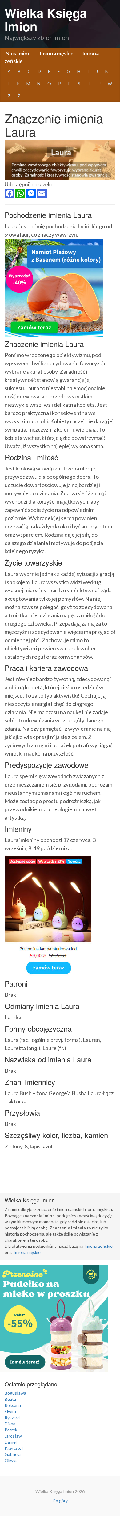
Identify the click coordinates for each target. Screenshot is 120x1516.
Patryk (11, 1429)
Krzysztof (14, 1448)
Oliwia (11, 1460)
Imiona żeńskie (98, 1246)
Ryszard (12, 1417)
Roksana (13, 1405)
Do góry (60, 1500)
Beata (10, 1399)
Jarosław (13, 1435)
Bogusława (15, 1393)
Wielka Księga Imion (46, 19)
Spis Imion (18, 53)
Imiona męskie (56, 53)
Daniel (11, 1442)
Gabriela (13, 1454)
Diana (10, 1423)
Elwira (10, 1411)
